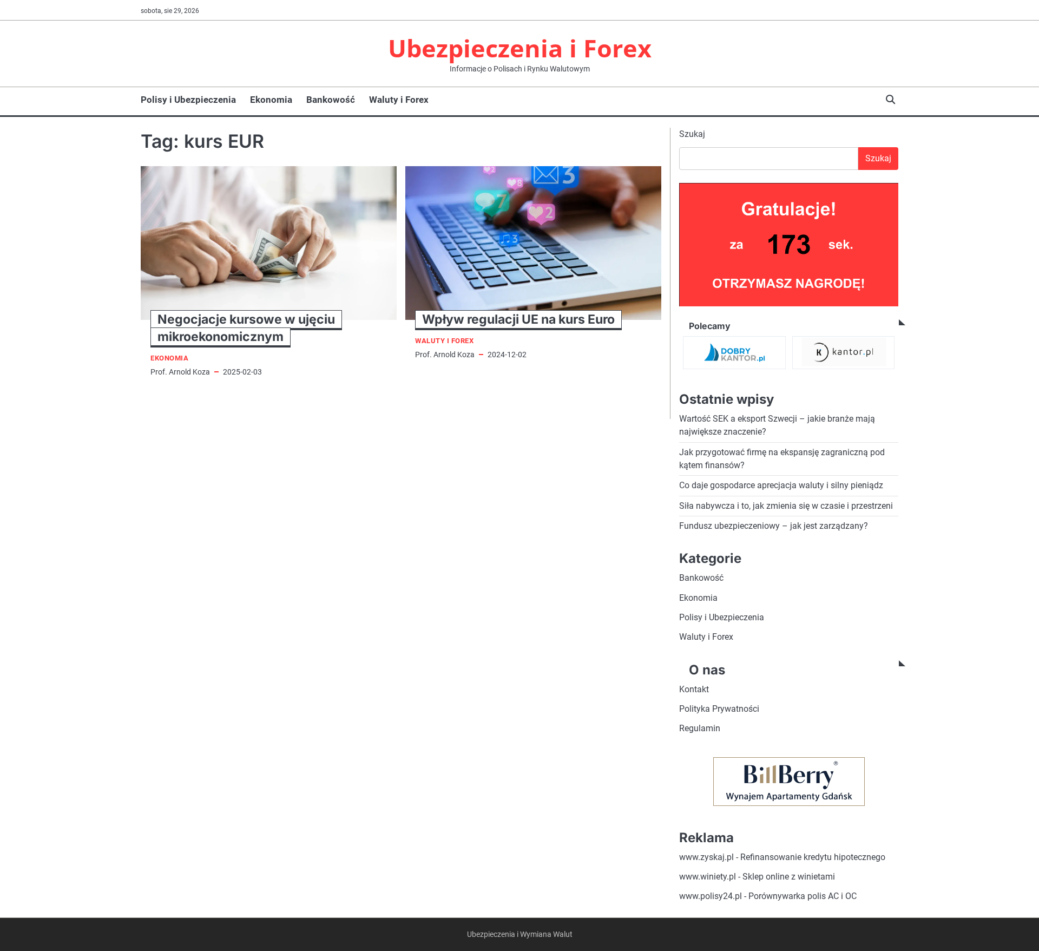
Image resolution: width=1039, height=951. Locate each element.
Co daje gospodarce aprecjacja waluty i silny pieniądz (781, 485)
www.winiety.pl (707, 876)
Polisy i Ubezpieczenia (188, 99)
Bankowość (330, 99)
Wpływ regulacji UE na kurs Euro (518, 319)
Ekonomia (271, 99)
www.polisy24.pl (710, 896)
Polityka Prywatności (719, 709)
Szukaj (692, 134)
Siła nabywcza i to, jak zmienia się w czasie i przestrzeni (786, 506)
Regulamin (699, 728)
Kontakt (694, 689)
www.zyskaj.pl (706, 857)
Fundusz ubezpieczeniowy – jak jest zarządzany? (773, 526)
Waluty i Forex (399, 99)
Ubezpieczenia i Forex (520, 47)
